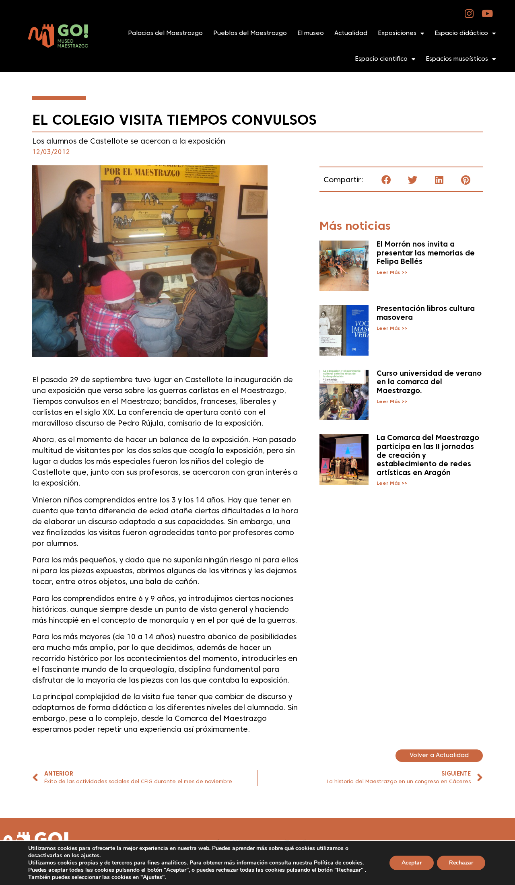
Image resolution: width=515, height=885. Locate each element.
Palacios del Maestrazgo (165, 33)
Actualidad (350, 33)
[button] (386, 180)
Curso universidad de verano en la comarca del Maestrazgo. (429, 382)
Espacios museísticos (457, 59)
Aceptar (412, 862)
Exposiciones (397, 33)
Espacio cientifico (381, 59)
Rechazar (461, 862)
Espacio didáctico (461, 33)
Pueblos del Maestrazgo (250, 33)
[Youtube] (487, 13)
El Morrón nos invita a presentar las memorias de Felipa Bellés (426, 253)
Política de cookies (338, 862)
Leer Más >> (392, 272)
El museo (310, 33)
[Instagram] (469, 13)
